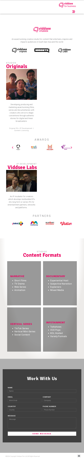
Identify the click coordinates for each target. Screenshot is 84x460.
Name (10, 388)
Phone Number (49, 406)
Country (12, 406)
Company (47, 397)
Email (10, 397)
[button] (74, 12)
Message (12, 416)
